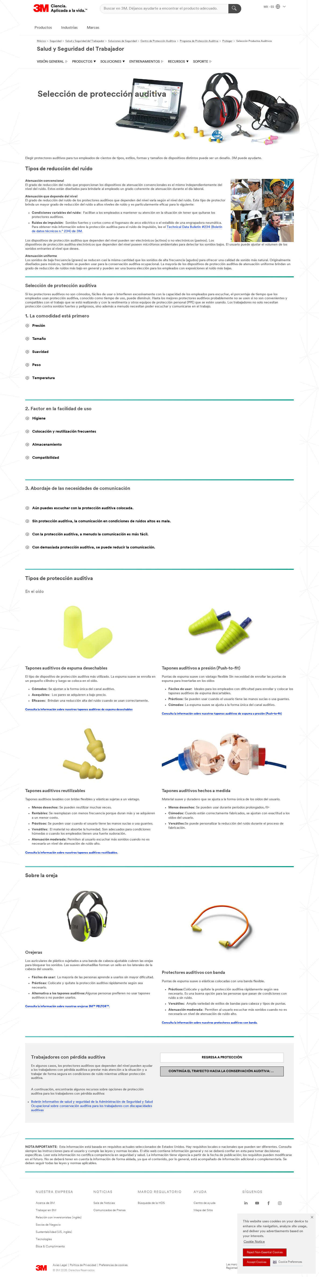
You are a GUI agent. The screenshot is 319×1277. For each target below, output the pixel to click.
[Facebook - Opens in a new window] (268, 1203)
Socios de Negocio (48, 1224)
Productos (43, 28)
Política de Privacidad (83, 1265)
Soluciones (110, 62)
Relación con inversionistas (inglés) (59, 1217)
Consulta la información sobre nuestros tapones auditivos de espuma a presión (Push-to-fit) (222, 713)
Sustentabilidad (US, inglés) (54, 1232)
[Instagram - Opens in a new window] (279, 1203)
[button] (287, 1262)
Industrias (69, 28)
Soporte (200, 62)
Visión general (50, 62)
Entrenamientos (144, 62)
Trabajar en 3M (46, 1210)
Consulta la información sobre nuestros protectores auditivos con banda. (209, 1022)
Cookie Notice (254, 1242)
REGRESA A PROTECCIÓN (222, 1057)
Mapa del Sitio (203, 1210)
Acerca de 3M (45, 1203)
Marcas (93, 28)
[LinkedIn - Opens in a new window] (245, 1203)
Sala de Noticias (104, 1203)
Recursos (176, 62)
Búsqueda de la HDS (151, 1203)
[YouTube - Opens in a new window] (257, 1203)
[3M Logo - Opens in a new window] (60, 9)
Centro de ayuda (205, 1203)
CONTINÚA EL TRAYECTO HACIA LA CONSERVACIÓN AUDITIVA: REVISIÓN (226, 1071)
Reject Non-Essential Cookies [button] (265, 1252)
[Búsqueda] (234, 8)
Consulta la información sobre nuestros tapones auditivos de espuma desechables (79, 709)
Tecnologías (44, 1239)
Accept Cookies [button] (256, 1262)
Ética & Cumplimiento (50, 1246)
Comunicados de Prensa (109, 1210)
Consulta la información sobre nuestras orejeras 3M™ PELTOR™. (67, 1006)
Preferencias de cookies (113, 1265)
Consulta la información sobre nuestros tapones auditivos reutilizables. (71, 852)
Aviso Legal (60, 1265)
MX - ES (269, 7)
